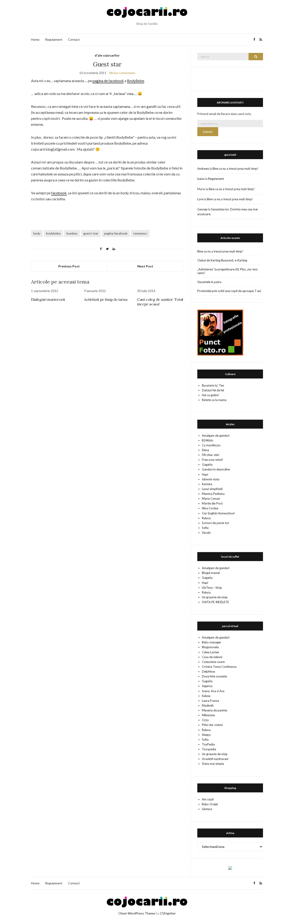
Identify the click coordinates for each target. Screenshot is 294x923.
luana (200, 179)
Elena (205, 450)
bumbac (72, 233)
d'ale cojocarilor (107, 55)
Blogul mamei (211, 573)
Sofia (205, 528)
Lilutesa (207, 809)
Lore (200, 199)
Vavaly (206, 532)
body (36, 233)
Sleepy (206, 735)
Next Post (145, 266)
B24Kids (207, 440)
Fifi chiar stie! (211, 455)
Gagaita (207, 464)
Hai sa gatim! (210, 395)
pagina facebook (115, 233)
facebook (59, 193)
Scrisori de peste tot (215, 523)
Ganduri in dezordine (216, 469)
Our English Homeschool (218, 513)
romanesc (140, 233)
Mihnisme (208, 715)
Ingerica (207, 686)
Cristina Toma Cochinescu (219, 666)
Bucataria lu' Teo (213, 385)
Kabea (206, 696)
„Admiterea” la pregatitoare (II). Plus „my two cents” (227, 271)
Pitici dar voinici (212, 725)
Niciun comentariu (122, 73)
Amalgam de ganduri (215, 435)
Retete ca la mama (214, 400)
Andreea (203, 168)
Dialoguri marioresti (48, 299)
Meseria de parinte (214, 710)
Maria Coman (211, 498)
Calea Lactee (210, 652)
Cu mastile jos (211, 445)
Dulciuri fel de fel (213, 390)
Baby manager (211, 642)
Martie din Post (212, 503)
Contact (74, 39)
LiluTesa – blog (212, 587)
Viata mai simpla (213, 763)
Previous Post (69, 266)
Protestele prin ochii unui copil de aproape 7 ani (229, 291)
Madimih (208, 705)
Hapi (205, 474)
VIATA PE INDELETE (215, 602)
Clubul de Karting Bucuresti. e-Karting (222, 260)
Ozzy (205, 720)
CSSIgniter (168, 913)
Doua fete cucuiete (214, 676)
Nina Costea (210, 508)
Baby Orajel (210, 804)
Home (35, 39)
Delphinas (208, 671)
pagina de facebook (108, 80)
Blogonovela (210, 647)
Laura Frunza (210, 700)
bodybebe (53, 233)
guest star (90, 233)
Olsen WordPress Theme (136, 913)
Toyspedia (209, 749)
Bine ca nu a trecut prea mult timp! (235, 168)
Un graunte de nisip (215, 597)
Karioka (207, 484)
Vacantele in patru (209, 282)
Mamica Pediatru (213, 494)
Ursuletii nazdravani (215, 759)
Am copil (208, 799)
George (202, 209)
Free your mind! (212, 460)
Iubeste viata (210, 479)
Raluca (206, 518)
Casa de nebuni (212, 657)
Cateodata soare (213, 662)
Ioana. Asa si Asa (213, 691)
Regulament (53, 39)
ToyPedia (208, 744)
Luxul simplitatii (212, 489)
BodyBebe (135, 80)
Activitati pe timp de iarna (105, 299)
